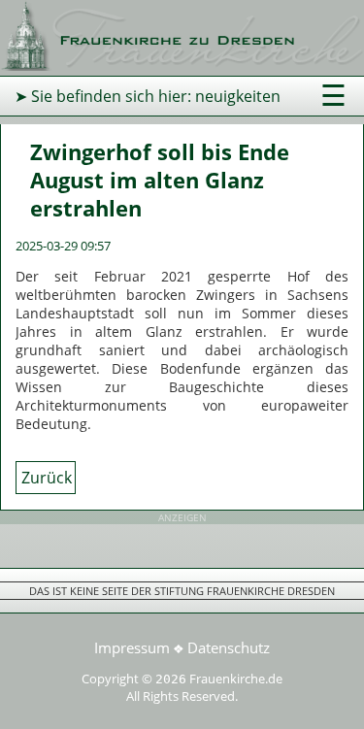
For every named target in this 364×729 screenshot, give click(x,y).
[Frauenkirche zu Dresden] (182, 65)
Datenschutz (228, 647)
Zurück (46, 477)
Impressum (132, 647)
